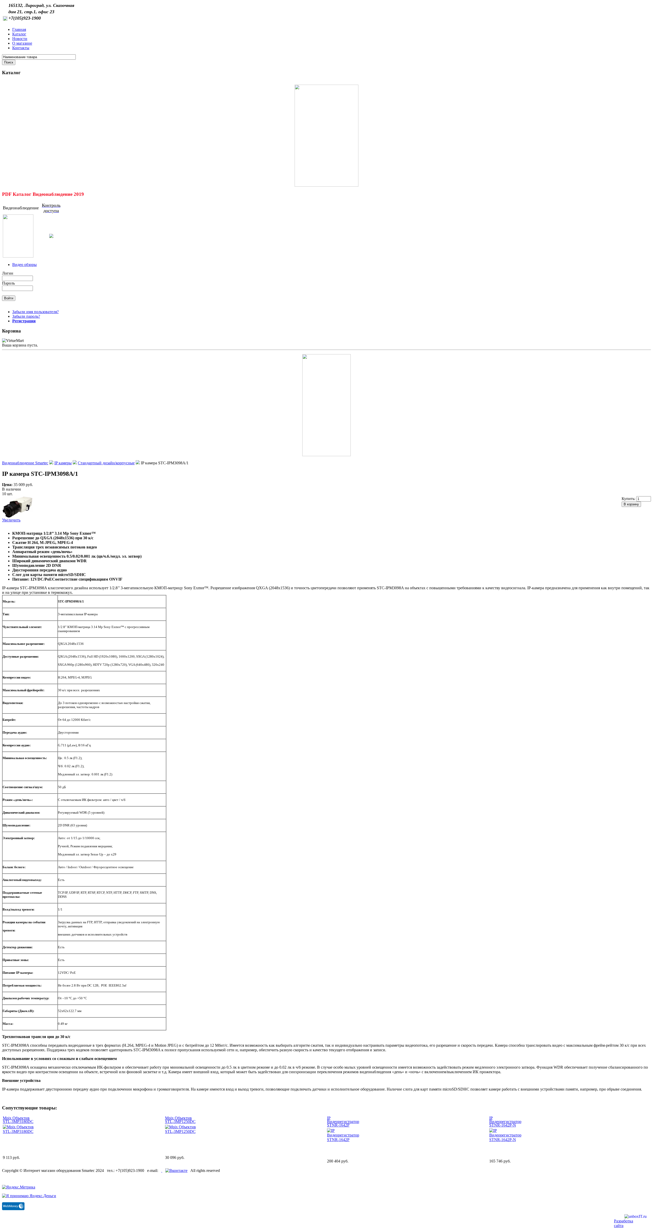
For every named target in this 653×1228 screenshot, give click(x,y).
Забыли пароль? (26, 316)
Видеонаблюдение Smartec (25, 463)
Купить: (629, 498)
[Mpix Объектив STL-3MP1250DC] (181, 1131)
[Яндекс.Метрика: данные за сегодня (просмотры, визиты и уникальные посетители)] (18, 1187)
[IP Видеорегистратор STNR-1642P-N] (505, 1139)
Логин (7, 273)
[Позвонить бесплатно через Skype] (161, 1170)
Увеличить (11, 520)
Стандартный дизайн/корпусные (106, 463)
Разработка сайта (623, 1223)
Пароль (8, 283)
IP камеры (63, 463)
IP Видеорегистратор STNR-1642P (343, 1121)
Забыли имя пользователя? (35, 312)
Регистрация (24, 321)
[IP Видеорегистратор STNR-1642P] (343, 1139)
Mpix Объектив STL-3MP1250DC (180, 1120)
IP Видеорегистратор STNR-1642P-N (505, 1121)
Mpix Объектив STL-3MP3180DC (18, 1120)
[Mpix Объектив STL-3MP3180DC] (19, 1131)
